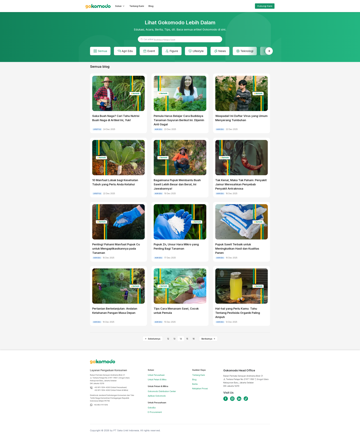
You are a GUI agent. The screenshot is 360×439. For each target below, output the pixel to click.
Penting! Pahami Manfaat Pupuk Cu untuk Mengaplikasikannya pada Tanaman (116, 248)
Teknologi (246, 51)
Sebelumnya (154, 339)
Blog (150, 6)
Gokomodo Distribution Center (162, 391)
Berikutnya (207, 339)
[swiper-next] (269, 51)
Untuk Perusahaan (156, 375)
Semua (102, 51)
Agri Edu (127, 51)
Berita (195, 384)
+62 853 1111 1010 (101, 405)
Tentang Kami (136, 6)
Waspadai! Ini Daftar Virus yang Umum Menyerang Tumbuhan (241, 118)
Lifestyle (198, 51)
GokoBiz (152, 407)
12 (168, 339)
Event (151, 51)
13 (174, 339)
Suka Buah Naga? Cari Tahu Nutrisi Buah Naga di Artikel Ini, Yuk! (115, 118)
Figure (174, 51)
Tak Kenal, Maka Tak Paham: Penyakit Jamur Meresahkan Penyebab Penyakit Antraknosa (241, 184)
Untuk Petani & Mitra (157, 379)
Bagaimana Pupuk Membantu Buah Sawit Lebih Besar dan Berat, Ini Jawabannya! (177, 184)
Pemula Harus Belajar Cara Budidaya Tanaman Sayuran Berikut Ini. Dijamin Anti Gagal (179, 120)
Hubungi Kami (264, 6)
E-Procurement (155, 412)
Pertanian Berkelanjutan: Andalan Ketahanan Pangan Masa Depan (114, 310)
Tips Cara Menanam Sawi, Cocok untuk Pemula (176, 310)
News (222, 51)
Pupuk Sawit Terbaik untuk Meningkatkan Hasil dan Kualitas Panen (237, 248)
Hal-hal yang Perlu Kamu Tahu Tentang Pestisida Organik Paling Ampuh (237, 313)
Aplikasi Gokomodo (157, 396)
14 (181, 339)
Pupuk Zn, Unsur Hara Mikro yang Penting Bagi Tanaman (176, 246)
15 (187, 339)
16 (194, 339)
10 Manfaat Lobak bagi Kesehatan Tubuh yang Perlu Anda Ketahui (115, 182)
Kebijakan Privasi (200, 388)
